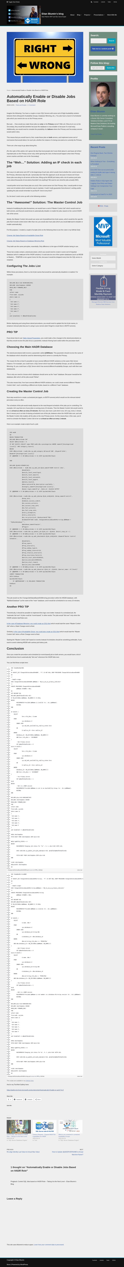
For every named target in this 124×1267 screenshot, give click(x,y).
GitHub (115, 2)
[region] (45, 767)
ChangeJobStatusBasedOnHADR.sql (18, 870)
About (72, 15)
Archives (103, 254)
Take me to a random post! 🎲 (103, 49)
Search (111, 41)
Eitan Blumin (98, 111)
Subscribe (110, 68)
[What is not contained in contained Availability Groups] (70, 1127)
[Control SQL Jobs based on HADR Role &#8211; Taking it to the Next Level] (19, 1127)
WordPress (24, 1264)
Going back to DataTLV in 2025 (101, 194)
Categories (103, 262)
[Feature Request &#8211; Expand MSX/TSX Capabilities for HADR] (45, 1127)
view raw (79, 870)
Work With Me (112, 15)
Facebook (96, 2)
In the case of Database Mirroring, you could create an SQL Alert (29, 623)
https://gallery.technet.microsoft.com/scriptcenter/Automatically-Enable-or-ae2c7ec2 (35, 1090)
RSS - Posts (103, 206)
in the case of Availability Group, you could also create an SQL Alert (36, 631)
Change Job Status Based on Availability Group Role (25, 235)
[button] (90, 14)
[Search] (91, 2)
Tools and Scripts (21, 105)
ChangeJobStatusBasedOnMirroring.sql (19, 1076)
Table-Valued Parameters (31, 338)
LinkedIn (103, 2)
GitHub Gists (30, 1080)
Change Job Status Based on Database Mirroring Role (25, 241)
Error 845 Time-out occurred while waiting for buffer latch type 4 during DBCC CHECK (103, 172)
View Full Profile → (97, 134)
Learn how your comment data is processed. (49, 1244)
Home (8, 90)
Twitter (109, 2)
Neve (8, 1264)
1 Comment (31, 105)
